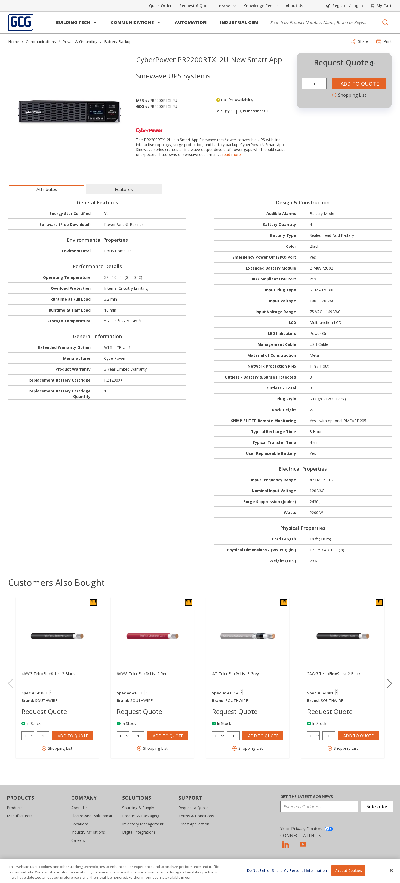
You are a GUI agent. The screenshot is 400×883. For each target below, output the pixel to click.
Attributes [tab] (46, 189)
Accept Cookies (348, 870)
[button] (76, 22)
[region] (200, 871)
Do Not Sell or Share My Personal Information (287, 870)
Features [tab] (124, 189)
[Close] (391, 870)
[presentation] (47, 189)
